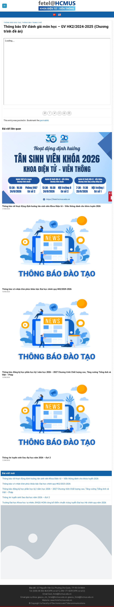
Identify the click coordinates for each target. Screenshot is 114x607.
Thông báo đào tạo (12, 23)
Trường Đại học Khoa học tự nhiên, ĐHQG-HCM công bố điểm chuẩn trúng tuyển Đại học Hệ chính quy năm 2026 (54, 502)
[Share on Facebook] (49, 113)
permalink (44, 120)
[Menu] (4, 6)
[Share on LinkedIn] (69, 113)
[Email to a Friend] (59, 113)
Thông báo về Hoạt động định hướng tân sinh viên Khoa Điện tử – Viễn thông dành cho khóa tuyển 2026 (50, 478)
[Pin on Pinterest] (64, 113)
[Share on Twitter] (54, 113)
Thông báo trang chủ (32, 23)
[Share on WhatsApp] (45, 113)
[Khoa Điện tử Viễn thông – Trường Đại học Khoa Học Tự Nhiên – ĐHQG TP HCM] (57, 6)
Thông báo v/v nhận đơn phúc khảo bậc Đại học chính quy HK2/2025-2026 (36, 484)
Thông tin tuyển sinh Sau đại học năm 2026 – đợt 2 (26, 497)
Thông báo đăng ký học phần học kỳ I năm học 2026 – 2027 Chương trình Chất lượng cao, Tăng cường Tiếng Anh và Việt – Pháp (55, 491)
